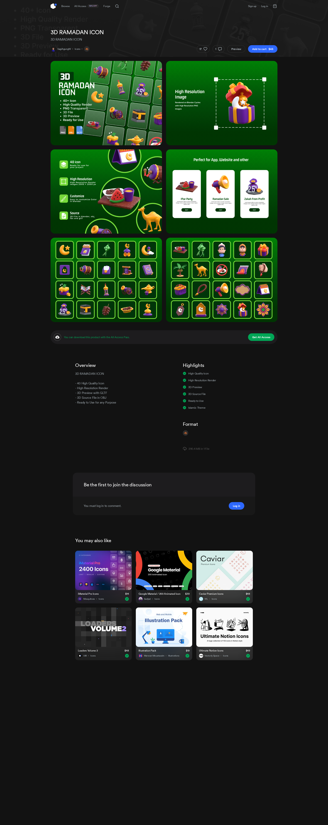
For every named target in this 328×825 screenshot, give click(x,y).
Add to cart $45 (262, 49)
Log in (264, 6)
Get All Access (261, 337)
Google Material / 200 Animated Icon (159, 593)
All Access (85, 6)
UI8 (85, 656)
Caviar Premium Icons (211, 593)
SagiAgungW (64, 48)
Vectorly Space (211, 656)
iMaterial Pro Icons (88, 593)
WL (206, 599)
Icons (77, 48)
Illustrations (173, 656)
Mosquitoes (89, 599)
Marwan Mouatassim (154, 656)
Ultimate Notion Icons (211, 650)
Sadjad (147, 599)
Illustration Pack (147, 650)
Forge (106, 6)
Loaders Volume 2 (88, 650)
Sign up (252, 6)
